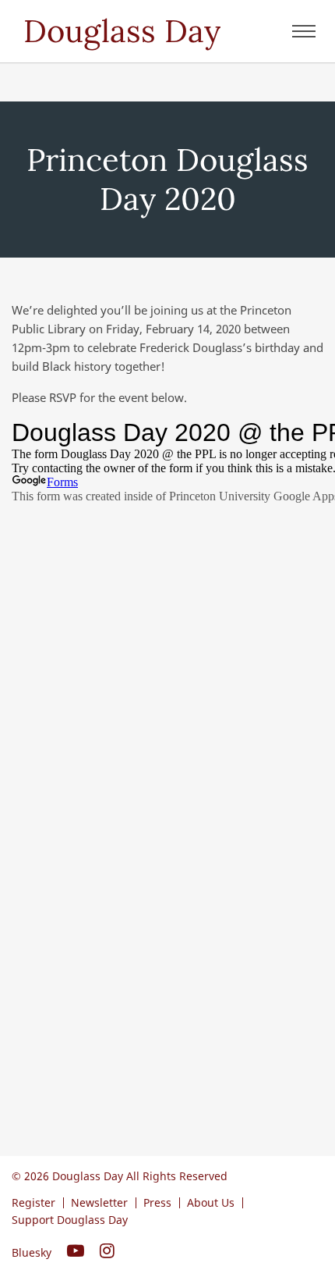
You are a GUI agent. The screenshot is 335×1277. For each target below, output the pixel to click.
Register (33, 1202)
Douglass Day (121, 31)
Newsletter (99, 1202)
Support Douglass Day (70, 1219)
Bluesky (31, 1252)
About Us (211, 1202)
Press (157, 1202)
